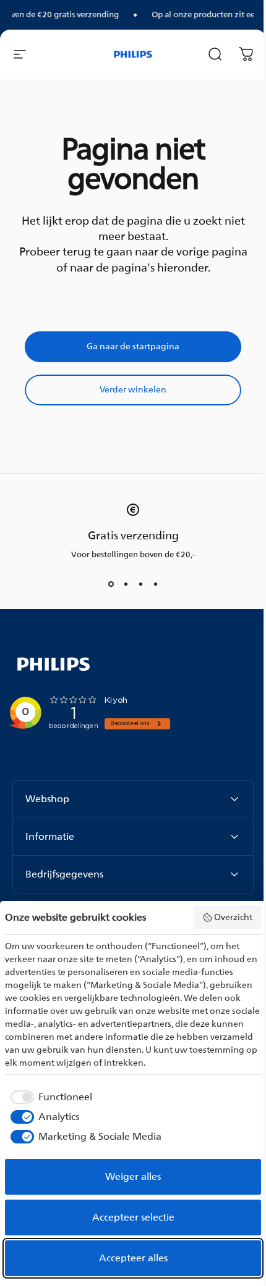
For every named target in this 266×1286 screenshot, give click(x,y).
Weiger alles (133, 1177)
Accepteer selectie (133, 1217)
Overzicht (233, 917)
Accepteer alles (133, 1258)
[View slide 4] (155, 583)
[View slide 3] (140, 583)
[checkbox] (48, 1097)
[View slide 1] (110, 583)
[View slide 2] (125, 583)
